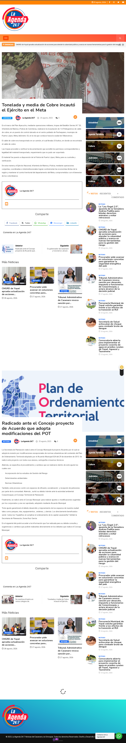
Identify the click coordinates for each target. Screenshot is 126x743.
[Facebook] (109, 2)
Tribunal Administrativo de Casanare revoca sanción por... (42, 300)
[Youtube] (123, 2)
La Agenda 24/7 (28, 118)
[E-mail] (6, 204)
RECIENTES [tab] (105, 193)
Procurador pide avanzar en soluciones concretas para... (13, 289)
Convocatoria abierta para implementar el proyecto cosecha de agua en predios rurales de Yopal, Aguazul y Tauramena (111, 346)
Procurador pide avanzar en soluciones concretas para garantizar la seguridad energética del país (50, 44)
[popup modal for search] (120, 38)
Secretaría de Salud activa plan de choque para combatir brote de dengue (111, 325)
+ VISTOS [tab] (93, 193)
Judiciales (7, 118)
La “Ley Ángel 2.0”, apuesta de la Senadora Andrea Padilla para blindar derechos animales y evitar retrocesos (111, 212)
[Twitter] (118, 2)
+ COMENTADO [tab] (117, 195)
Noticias (8, 280)
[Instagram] (114, 2)
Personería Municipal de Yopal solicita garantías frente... (68, 290)
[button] (120, 44)
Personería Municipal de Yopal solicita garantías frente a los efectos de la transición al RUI (111, 306)
